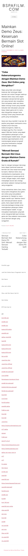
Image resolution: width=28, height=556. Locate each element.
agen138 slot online (7, 506)
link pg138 (5, 356)
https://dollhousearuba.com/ (10, 448)
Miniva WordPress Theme (17, 550)
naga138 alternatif (7, 487)
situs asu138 (5, 510)
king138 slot (5, 318)
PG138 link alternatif (7, 391)
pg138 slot (5, 471)
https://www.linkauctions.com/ (10, 445)
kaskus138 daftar (7, 329)
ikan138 (4, 341)
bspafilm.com (14, 7)
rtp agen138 (5, 537)
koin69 (4, 498)
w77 (3, 456)
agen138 (4, 475)
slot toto (4, 514)
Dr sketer (4, 464)
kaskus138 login (6, 345)
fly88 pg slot (5, 410)
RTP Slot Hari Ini (6, 307)
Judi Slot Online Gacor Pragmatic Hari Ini (14, 272)
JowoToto (4, 421)
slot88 (3, 521)
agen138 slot (5, 479)
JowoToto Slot (6, 360)
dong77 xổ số (6, 441)
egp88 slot (5, 322)
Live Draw (4, 398)
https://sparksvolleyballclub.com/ (11, 425)
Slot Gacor (5, 279)
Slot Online (10, 225)
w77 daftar (5, 429)
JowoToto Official (7, 364)
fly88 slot (4, 437)
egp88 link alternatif (7, 371)
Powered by (7, 550)
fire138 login (5, 491)
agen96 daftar (6, 406)
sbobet (4, 433)
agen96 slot (5, 333)
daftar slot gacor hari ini (9, 452)
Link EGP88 (5, 375)
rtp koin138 (5, 525)
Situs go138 (5, 533)
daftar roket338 (6, 337)
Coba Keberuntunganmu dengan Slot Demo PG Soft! (21, 240)
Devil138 (4, 395)
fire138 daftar (6, 402)
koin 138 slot (5, 502)
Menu (14, 16)
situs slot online (6, 286)
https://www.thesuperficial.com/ (11, 483)
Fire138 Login (5, 265)
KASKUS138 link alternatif (9, 387)
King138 (4, 414)
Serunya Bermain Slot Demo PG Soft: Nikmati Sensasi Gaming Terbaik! (7, 241)
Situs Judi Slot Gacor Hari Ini (10, 293)
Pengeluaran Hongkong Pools (10, 379)
